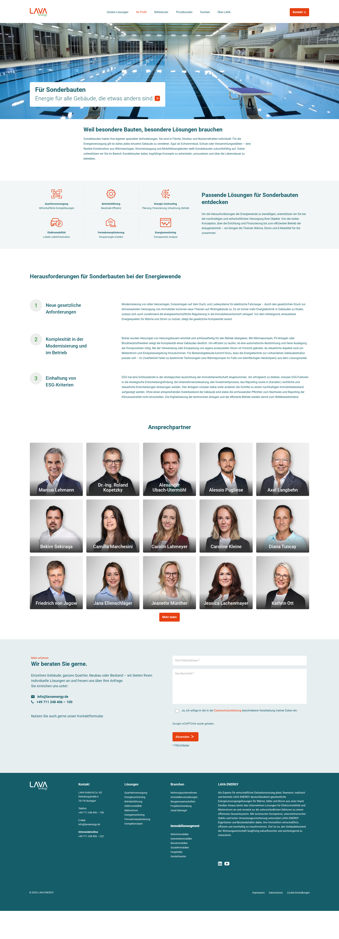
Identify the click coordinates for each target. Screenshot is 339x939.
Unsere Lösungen (117, 12)
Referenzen (161, 12)
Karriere (205, 12)
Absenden (182, 736)
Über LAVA (224, 12)
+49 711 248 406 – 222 (91, 836)
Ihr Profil (141, 12)
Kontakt (298, 12)
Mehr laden (169, 617)
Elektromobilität (133, 806)
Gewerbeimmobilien (181, 838)
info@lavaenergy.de (89, 824)
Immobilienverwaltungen (184, 797)
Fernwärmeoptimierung (137, 819)
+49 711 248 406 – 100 (91, 812)
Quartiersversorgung (135, 792)
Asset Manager (179, 810)
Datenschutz (276, 892)
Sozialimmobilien (180, 847)
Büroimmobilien (179, 843)
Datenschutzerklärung (227, 710)
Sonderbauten (178, 856)
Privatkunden (184, 12)
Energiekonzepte (133, 823)
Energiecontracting (134, 797)
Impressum (258, 892)
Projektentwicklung (181, 806)
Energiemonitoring (134, 814)
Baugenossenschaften (183, 801)
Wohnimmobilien (180, 834)
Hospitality (176, 852)
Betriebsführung (133, 801)
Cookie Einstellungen (298, 892)
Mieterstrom (131, 810)
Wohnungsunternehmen (184, 792)
